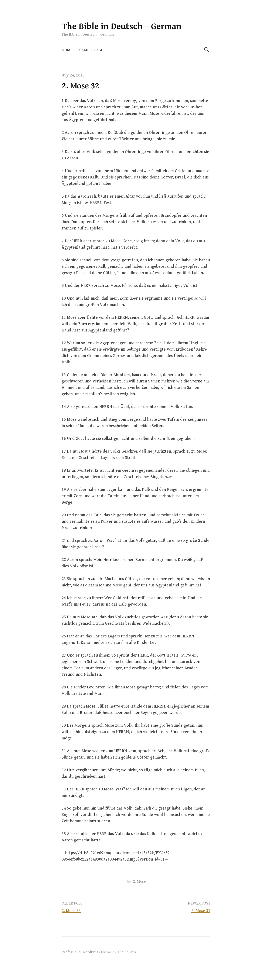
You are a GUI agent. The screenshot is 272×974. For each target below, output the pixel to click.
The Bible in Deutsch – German (121, 26)
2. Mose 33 (71, 910)
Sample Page (91, 50)
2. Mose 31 (200, 910)
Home (67, 50)
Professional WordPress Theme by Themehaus (99, 952)
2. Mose (139, 881)
